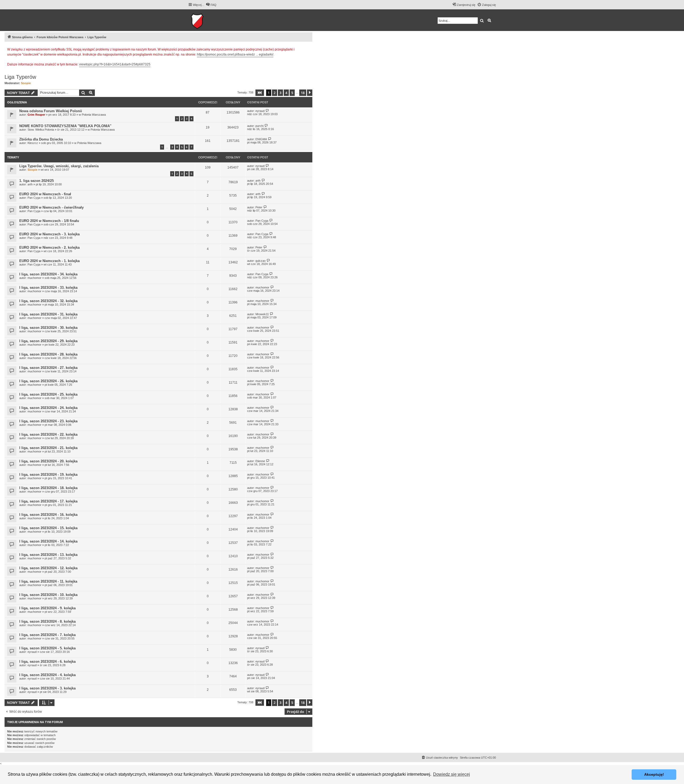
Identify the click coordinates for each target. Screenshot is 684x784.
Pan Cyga (34, 197)
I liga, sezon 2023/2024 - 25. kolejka (48, 394)
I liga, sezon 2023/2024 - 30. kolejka (48, 328)
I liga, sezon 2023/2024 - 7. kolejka (47, 635)
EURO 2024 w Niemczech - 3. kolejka (49, 234)
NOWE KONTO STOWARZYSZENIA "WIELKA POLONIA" (65, 126)
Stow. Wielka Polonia (41, 129)
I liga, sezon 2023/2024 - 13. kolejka (48, 555)
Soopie (26, 83)
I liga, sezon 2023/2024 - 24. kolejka (48, 408)
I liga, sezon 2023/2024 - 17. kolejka (48, 501)
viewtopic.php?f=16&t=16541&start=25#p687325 (114, 64)
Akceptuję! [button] (654, 774)
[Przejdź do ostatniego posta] (267, 110)
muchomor (34, 277)
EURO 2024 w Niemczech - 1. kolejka (49, 261)
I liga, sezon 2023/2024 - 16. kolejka (48, 515)
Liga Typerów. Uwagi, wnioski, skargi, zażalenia (59, 166)
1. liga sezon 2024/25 (36, 181)
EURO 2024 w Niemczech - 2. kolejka (49, 247)
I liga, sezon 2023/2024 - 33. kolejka (48, 288)
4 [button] (286, 92)
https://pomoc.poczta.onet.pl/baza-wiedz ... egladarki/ (235, 54)
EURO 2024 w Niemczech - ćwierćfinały (51, 207)
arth (30, 184)
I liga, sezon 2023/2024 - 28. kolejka (48, 354)
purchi (259, 125)
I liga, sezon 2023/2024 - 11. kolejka (48, 581)
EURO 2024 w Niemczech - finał (45, 194)
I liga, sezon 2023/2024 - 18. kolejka (48, 488)
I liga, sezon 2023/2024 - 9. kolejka (47, 608)
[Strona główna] (213, 20)
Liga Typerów (20, 77)
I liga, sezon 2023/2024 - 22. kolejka (48, 434)
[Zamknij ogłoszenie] (308, 48)
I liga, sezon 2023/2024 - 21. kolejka (48, 448)
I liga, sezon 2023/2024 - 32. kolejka (48, 301)
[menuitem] (211, 5)
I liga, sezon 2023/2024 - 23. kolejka (48, 421)
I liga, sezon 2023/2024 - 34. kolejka (48, 274)
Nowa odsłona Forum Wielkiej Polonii (50, 111)
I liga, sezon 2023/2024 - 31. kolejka (48, 314)
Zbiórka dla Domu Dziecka (41, 139)
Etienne (260, 461)
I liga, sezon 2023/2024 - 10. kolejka (48, 595)
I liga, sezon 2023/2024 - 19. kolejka (48, 475)
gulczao (260, 260)
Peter (258, 207)
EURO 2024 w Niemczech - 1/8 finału (49, 221)
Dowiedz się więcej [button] (451, 774)
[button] (259, 92)
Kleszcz (33, 143)
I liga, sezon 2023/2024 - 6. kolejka (47, 662)
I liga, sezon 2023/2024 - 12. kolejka (48, 568)
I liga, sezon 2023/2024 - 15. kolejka (48, 528)
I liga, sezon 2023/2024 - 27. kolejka (48, 368)
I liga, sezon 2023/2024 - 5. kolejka (47, 648)
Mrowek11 (262, 314)
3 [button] (280, 92)
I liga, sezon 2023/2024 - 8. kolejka (47, 621)
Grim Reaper (36, 114)
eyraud (260, 110)
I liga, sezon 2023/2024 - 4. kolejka (47, 675)
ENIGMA (261, 139)
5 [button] (292, 92)
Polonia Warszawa (94, 114)
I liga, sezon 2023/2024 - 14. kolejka (48, 541)
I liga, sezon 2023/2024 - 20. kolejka (48, 461)
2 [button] (274, 92)
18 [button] (303, 92)
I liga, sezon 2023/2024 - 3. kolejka (47, 688)
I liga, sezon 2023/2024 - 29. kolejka (48, 341)
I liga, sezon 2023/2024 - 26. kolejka (48, 381)
